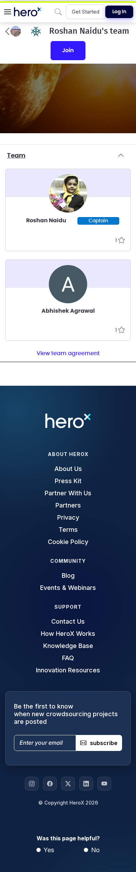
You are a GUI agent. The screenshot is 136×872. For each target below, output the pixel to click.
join (68, 50)
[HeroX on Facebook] (50, 784)
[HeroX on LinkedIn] (86, 784)
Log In (119, 11)
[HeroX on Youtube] (104, 784)
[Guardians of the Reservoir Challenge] (13, 31)
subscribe (104, 742)
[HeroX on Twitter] (68, 784)
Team (16, 156)
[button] (8, 11)
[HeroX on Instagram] (32, 784)
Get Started (85, 11)
